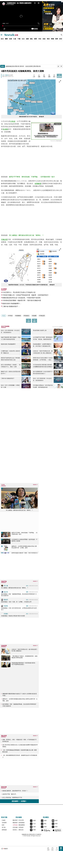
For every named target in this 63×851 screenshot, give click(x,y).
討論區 (3, 820)
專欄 (52, 39)
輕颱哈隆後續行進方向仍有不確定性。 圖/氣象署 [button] (31, 116)
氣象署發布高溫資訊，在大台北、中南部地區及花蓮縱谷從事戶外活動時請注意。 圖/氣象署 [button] (31, 284)
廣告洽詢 (21, 829)
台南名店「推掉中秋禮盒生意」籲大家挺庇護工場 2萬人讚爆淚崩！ (43, 352)
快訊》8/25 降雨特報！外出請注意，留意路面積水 (42, 379)
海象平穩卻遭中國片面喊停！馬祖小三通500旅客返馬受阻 (11, 338)
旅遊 (44, 39)
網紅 (31, 39)
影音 (60, 39)
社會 (14, 39)
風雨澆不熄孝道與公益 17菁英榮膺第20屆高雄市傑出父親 (10, 359)
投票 (3, 825)
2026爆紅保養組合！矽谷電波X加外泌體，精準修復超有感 (43, 386)
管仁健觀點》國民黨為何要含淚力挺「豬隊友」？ (26, 235)
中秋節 (12, 121)
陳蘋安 (7, 75)
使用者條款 (22, 822)
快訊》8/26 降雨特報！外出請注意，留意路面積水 (10, 331)
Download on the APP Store (57, 830)
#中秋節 (10, 315)
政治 (2, 39)
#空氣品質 (42, 315)
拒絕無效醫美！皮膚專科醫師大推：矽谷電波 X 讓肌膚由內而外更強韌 (42, 345)
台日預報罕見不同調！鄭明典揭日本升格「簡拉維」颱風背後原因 (43, 338)
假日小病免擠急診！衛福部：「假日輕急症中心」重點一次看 (11, 365)
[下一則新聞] (61, 66)
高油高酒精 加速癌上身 (39, 330)
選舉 (56, 39)
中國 (19, 39)
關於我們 (15, 820)
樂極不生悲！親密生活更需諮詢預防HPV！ (11, 372)
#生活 (3, 315)
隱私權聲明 (22, 825)
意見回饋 (15, 827)
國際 (6, 39)
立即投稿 (15, 825)
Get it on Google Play (46, 830)
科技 (39, 39)
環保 (48, 39)
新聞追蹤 (4, 829)
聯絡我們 (15, 822)
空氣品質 (4, 239)
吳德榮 (5, 129)
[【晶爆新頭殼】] (52, 16)
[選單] (1, 34)
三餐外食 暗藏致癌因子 (7, 378)
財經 (10, 39)
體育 (35, 39)
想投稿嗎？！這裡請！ (19, 801)
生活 (23, 39)
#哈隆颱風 (18, 315)
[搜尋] (61, 34)
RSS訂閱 (21, 820)
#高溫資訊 (26, 315)
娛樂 (27, 39)
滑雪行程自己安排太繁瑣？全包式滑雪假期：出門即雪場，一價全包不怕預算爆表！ (43, 359)
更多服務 (19, 817)
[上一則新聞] (58, 66)
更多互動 (4, 817)
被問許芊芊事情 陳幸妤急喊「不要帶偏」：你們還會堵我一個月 (32, 177)
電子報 (3, 827)
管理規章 (21, 827)
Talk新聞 (4, 822)
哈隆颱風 (38, 183)
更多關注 (46, 817)
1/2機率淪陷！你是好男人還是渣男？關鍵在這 (10, 352)
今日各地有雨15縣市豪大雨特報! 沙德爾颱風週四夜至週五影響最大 (43, 365)
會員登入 (15, 829)
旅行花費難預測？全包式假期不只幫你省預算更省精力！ (43, 372)
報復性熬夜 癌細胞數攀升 (8, 344)
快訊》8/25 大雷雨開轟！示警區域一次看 (10, 386)
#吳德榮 (34, 315)
